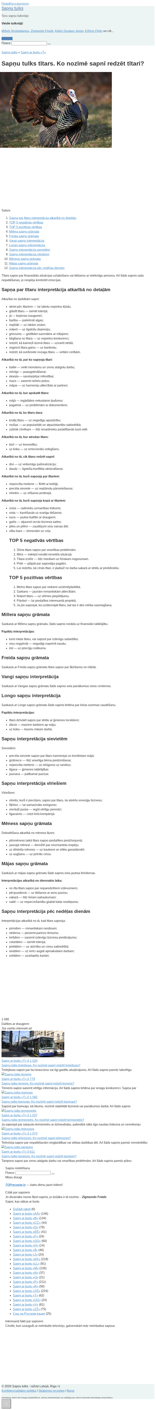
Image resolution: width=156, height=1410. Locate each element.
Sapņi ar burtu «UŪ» (27, 1300)
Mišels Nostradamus (15, 31)
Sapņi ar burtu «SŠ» (26, 1291)
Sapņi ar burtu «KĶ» (26, 1259)
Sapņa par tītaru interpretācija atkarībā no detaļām (42, 218)
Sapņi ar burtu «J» (25, 1254)
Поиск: (7, 43)
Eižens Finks (94, 31)
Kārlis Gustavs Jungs (69, 31)
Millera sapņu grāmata (24, 231)
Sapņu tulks (12, 8)
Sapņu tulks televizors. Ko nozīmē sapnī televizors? (36, 1138)
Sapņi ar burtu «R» (25, 1286)
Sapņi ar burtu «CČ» (27, 1222)
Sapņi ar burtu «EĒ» (26, 1231)
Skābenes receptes (51, 1390)
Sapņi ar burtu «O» (25, 1277)
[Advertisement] (78, 178)
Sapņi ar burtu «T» (25, 1295)
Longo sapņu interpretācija (27, 245)
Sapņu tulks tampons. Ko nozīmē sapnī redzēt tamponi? (39, 1156)
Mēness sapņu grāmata (25, 258)
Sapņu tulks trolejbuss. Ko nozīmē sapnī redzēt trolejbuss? (41, 1065)
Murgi (70, 1390)
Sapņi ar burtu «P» (25, 1281)
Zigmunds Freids (42, 31)
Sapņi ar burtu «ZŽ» (26, 1309)
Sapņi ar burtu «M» (26, 1268)
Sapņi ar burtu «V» (25, 1304)
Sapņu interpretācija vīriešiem (29, 254)
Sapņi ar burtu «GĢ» (27, 1241)
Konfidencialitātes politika (19, 1390)
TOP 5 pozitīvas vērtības (25, 227)
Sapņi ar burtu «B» (25, 1218)
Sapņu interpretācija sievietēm (29, 249)
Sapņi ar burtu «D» (25, 1227)
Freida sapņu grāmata (24, 236)
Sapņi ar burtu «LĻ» (26, 1263)
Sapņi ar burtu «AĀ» (26, 1213)
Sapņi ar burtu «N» (25, 1272)
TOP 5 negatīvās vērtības (26, 222)
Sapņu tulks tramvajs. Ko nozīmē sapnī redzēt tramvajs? (39, 1101)
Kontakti (7, 38)
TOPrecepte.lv (15, 1184)
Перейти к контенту (15, 3)
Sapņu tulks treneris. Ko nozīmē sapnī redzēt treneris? (38, 1083)
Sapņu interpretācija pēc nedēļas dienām (36, 268)
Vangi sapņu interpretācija (26, 240)
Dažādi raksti (22, 1209)
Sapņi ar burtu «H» (25, 1245)
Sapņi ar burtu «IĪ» (25, 1250)
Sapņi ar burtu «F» (25, 1236)
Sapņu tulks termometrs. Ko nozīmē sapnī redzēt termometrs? (43, 1119)
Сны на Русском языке (29, 1313)
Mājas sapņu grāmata (23, 263)
